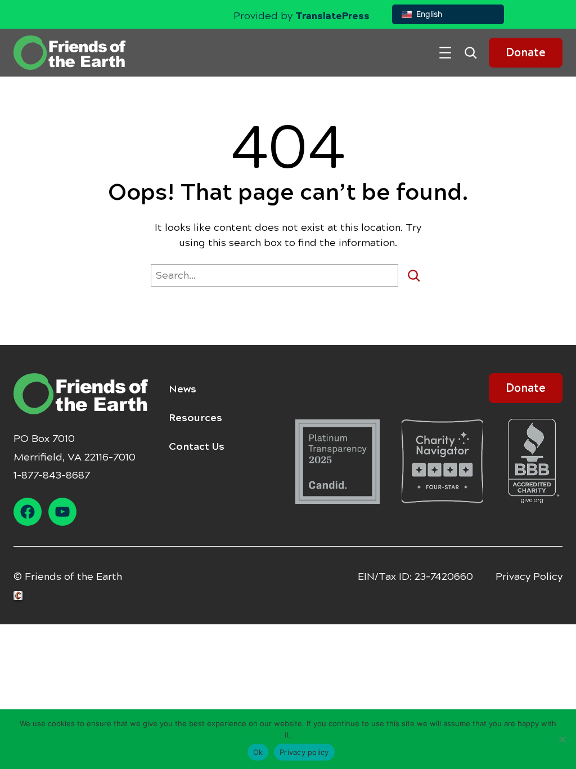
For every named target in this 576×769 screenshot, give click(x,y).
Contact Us (196, 446)
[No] (562, 739)
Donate (526, 53)
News (182, 389)
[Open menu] (445, 52)
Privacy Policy (529, 576)
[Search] (418, 275)
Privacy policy (304, 752)
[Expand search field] (475, 52)
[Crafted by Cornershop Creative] (20, 596)
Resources (195, 418)
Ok (258, 752)
